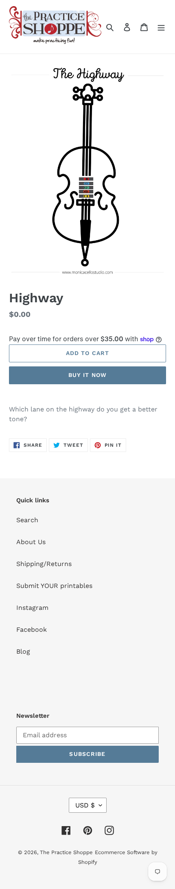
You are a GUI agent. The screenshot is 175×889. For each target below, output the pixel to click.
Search (27, 520)
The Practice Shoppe (66, 852)
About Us (31, 542)
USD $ (85, 805)
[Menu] (161, 27)
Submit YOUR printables (54, 586)
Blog (23, 651)
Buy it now (87, 375)
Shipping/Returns (44, 564)
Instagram (32, 607)
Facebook (31, 629)
